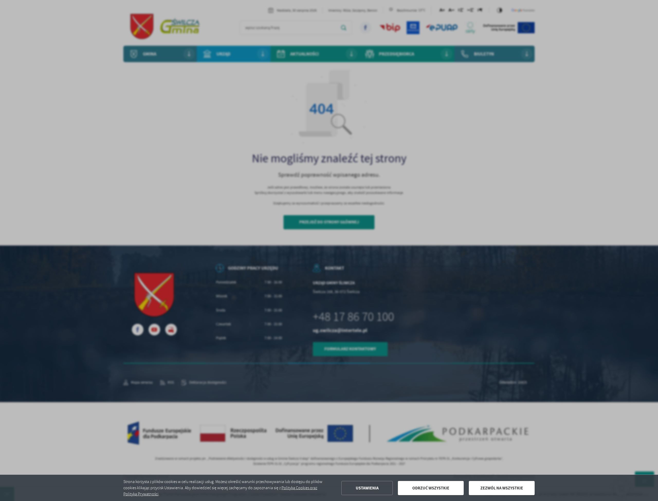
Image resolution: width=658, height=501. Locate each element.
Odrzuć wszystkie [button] (430, 488)
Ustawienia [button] (367, 488)
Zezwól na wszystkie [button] (501, 488)
